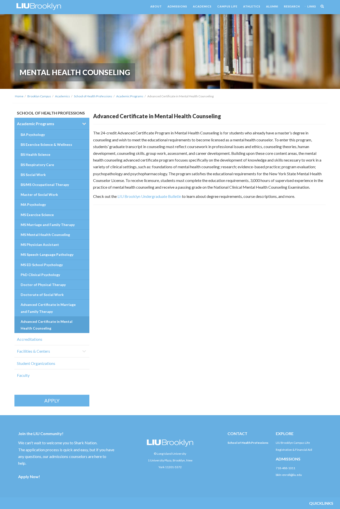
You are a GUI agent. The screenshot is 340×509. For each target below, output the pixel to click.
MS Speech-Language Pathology (47, 254)
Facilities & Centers (33, 351)
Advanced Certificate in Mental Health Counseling (46, 324)
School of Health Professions (93, 96)
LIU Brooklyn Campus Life (293, 443)
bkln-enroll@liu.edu (289, 475)
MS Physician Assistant (40, 244)
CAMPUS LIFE (227, 6)
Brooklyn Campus (39, 96)
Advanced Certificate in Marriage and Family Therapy (48, 307)
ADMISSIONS (177, 6)
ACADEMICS (202, 6)
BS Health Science (35, 154)
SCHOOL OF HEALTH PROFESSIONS (51, 113)
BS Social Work (33, 174)
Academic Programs (129, 96)
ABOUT (156, 6)
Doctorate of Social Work (42, 294)
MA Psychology (33, 204)
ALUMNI (272, 6)
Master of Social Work (39, 194)
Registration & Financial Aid (294, 450)
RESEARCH (292, 6)
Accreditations (29, 339)
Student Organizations (36, 363)
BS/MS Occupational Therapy (45, 184)
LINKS (311, 6)
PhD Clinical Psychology (40, 275)
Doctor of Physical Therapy (43, 285)
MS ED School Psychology (42, 265)
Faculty (23, 375)
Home (19, 96)
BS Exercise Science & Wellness (46, 144)
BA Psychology (33, 134)
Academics (62, 96)
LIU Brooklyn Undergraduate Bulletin (149, 196)
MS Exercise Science (37, 215)
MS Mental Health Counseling (45, 234)
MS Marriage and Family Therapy (48, 225)
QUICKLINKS (321, 503)
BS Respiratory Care (37, 165)
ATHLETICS (251, 6)
